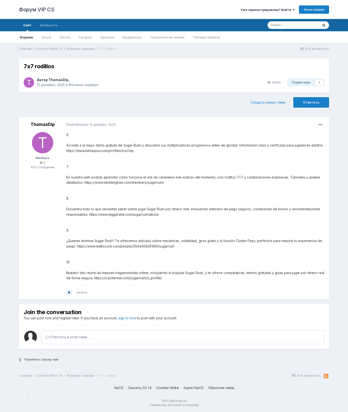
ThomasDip (58, 80)
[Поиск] (324, 25)
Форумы (26, 37)
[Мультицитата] (69, 292)
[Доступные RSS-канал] (326, 376)
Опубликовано (91, 124)
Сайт (27, 25)
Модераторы (132, 37)
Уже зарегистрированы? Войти (267, 10)
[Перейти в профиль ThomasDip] (29, 82)
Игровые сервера (83, 85)
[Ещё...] (320, 125)
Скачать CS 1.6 (140, 388)
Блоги (46, 37)
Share (275, 82)
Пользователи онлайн (167, 37)
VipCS (118, 388)
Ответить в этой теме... (69, 337)
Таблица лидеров (206, 37)
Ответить (311, 102)
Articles (65, 37)
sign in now (127, 318)
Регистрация (314, 9)
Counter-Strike (167, 388)
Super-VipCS (193, 388)
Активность (49, 25)
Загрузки (107, 37)
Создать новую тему (268, 102)
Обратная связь (221, 388)
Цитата (81, 292)
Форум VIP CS (36, 9)
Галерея (85, 37)
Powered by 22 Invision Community (174, 405)
